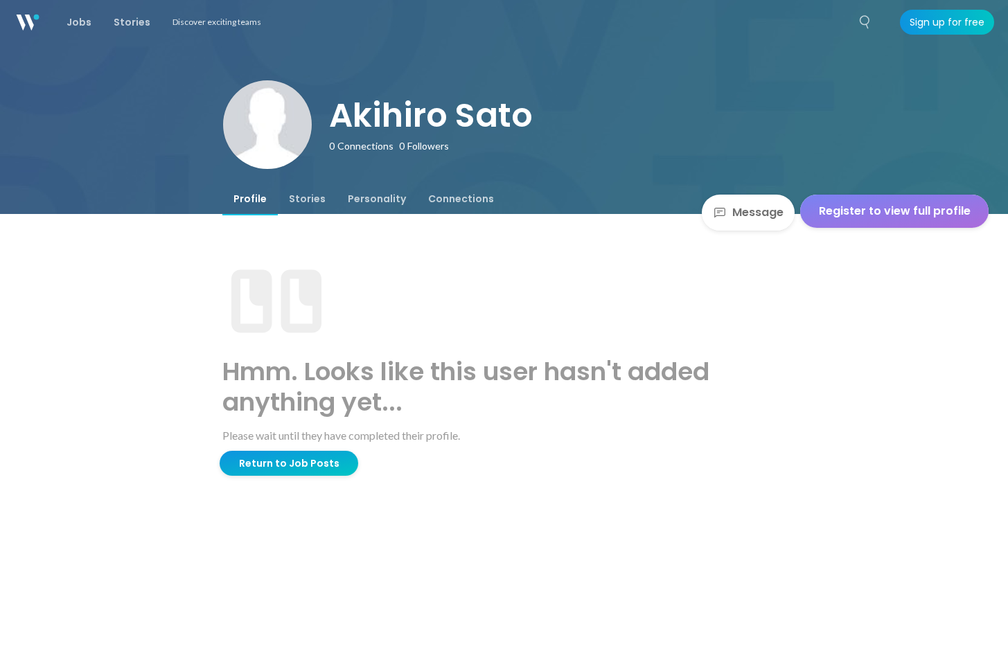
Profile (250, 199)
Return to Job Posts (289, 463)
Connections (461, 199)
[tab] (250, 198)
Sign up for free (947, 22)
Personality (377, 199)
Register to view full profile (895, 211)
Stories (307, 199)
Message (758, 212)
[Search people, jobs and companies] (865, 22)
